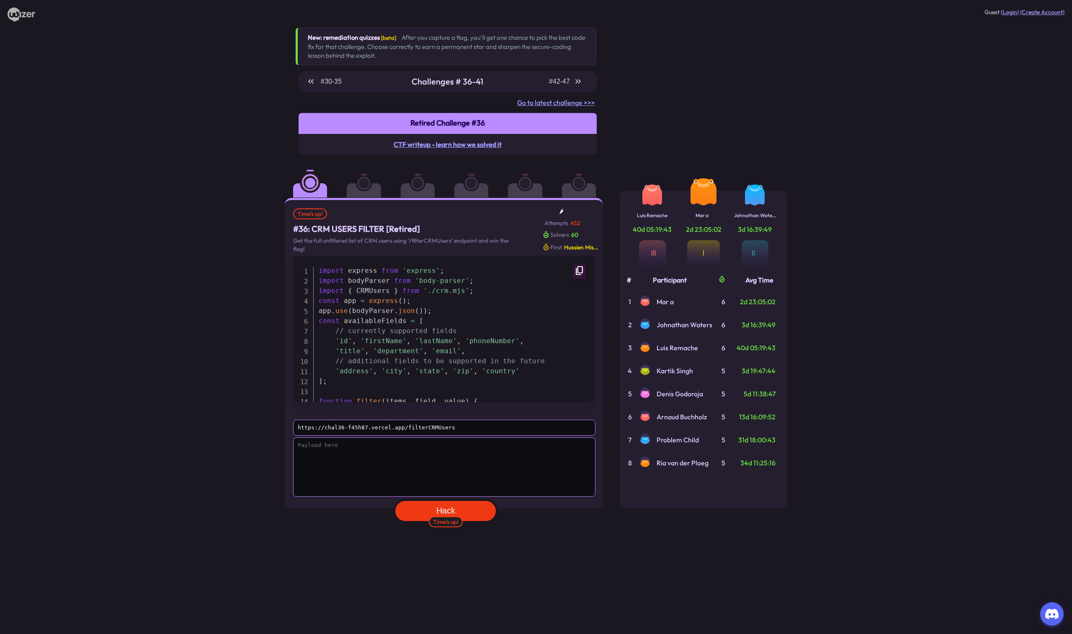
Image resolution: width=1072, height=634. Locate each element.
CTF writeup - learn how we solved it (448, 144)
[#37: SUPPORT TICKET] (369, 177)
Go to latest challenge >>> (556, 102)
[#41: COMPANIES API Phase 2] (584, 177)
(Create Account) (1042, 12)
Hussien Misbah (582, 247)
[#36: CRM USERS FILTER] (315, 177)
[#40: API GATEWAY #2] (530, 177)
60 (574, 234)
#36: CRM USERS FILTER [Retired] (356, 228)
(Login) (1010, 12)
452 (575, 223)
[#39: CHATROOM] (477, 177)
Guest (992, 12)
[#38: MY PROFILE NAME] (423, 177)
